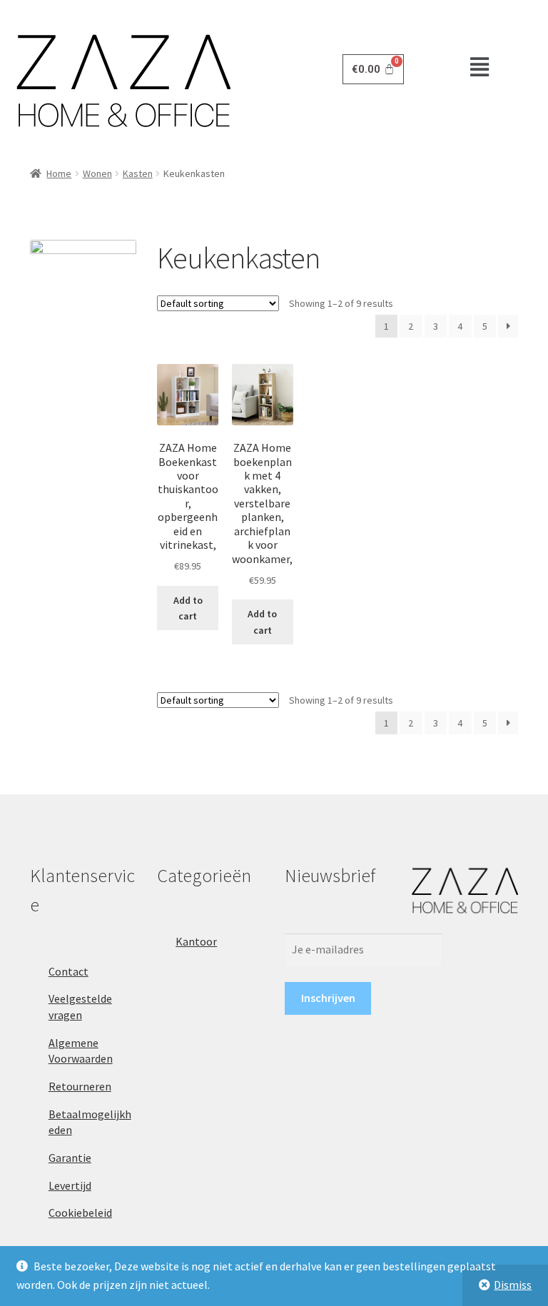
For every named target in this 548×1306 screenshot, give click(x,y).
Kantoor (196, 941)
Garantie (70, 1157)
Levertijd (70, 1185)
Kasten (138, 173)
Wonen (97, 173)
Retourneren (80, 1086)
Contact (68, 971)
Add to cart (188, 608)
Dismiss (513, 1284)
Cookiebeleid (80, 1212)
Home (58, 173)
